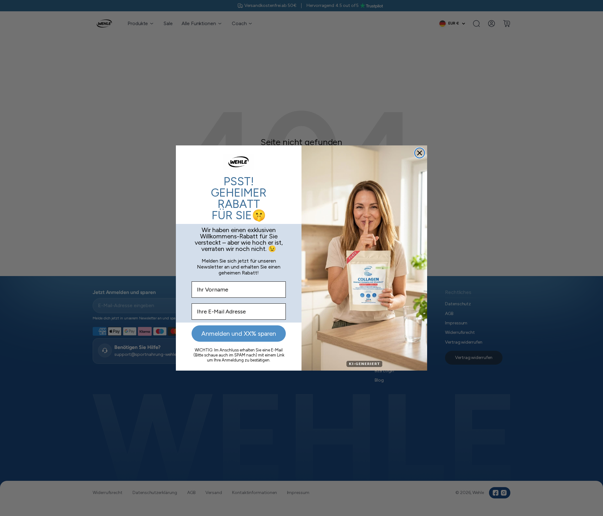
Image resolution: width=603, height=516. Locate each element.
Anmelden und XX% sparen (238, 333)
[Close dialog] (420, 153)
